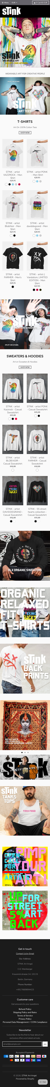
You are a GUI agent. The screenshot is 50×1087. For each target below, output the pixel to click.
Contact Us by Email (25, 923)
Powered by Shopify (25, 1048)
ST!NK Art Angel (29, 1045)
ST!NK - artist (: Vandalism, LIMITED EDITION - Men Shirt (37, 279)
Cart (41, 3)
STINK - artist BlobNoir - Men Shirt (13, 226)
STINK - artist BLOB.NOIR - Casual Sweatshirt (12, 460)
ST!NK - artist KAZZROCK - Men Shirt (13, 174)
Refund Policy (25, 979)
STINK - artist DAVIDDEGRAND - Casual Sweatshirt (13, 512)
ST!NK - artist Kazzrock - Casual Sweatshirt (13, 409)
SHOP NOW (25, 133)
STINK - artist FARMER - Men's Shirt (13, 277)
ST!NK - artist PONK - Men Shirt (37, 173)
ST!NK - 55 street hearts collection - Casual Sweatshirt (37, 512)
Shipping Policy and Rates (25, 982)
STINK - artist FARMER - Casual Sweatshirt (37, 460)
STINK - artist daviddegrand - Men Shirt (37, 226)
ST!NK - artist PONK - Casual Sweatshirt (37, 408)
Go (45, 1014)
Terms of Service (25, 985)
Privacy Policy (25, 989)
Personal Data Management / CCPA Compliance (25, 992)
